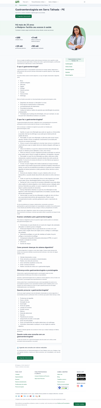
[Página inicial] (16, 5)
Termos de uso (61, 382)
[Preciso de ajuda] (84, 2)
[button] (26, 2)
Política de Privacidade (63, 403)
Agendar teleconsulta (24, 16)
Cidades (17, 374)
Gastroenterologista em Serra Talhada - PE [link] (40, 5)
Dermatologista (69, 69)
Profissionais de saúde (21, 384)
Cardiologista (69, 64)
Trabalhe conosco (61, 379)
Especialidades (23, 5)
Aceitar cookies (79, 404)
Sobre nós (59, 374)
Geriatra (67, 72)
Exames (17, 379)
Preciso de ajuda (19, 387)
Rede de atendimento (20, 382)
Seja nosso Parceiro (40, 378)
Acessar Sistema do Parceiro (42, 376)
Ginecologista (69, 75)
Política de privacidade (63, 384)
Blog (58, 377)
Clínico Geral (68, 66)
